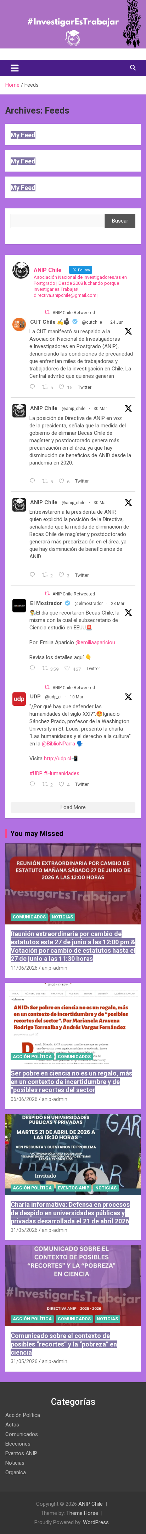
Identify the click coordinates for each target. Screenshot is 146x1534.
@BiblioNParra (58, 743)
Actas (12, 1424)
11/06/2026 (24, 968)
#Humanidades (61, 773)
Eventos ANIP (73, 1188)
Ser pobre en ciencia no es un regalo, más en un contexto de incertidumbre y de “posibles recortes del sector (71, 1081)
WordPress (96, 1522)
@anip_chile (73, 408)
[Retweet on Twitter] (47, 312)
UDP (35, 696)
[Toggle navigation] (14, 68)
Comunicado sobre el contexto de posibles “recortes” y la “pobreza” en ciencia (64, 1344)
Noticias (62, 917)
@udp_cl (53, 696)
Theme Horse (82, 1513)
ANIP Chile (43, 408)
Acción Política (32, 1056)
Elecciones (17, 1444)
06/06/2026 (24, 1099)
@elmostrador (88, 603)
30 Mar (100, 408)
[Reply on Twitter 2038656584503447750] (34, 481)
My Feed (23, 135)
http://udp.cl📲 (61, 758)
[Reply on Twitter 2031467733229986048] (34, 784)
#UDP (36, 773)
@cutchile (92, 322)
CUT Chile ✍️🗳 (49, 322)
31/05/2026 (24, 1230)
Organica (15, 1472)
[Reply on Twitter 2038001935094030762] (34, 668)
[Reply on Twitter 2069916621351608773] (34, 387)
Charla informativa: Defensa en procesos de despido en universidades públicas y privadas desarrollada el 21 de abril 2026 (70, 1213)
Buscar (120, 221)
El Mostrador (46, 603)
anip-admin (54, 968)
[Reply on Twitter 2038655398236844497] (34, 575)
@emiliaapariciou (95, 642)
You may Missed (36, 833)
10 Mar (76, 696)
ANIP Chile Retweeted (73, 312)
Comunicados (29, 917)
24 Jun (117, 322)
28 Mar (117, 603)
